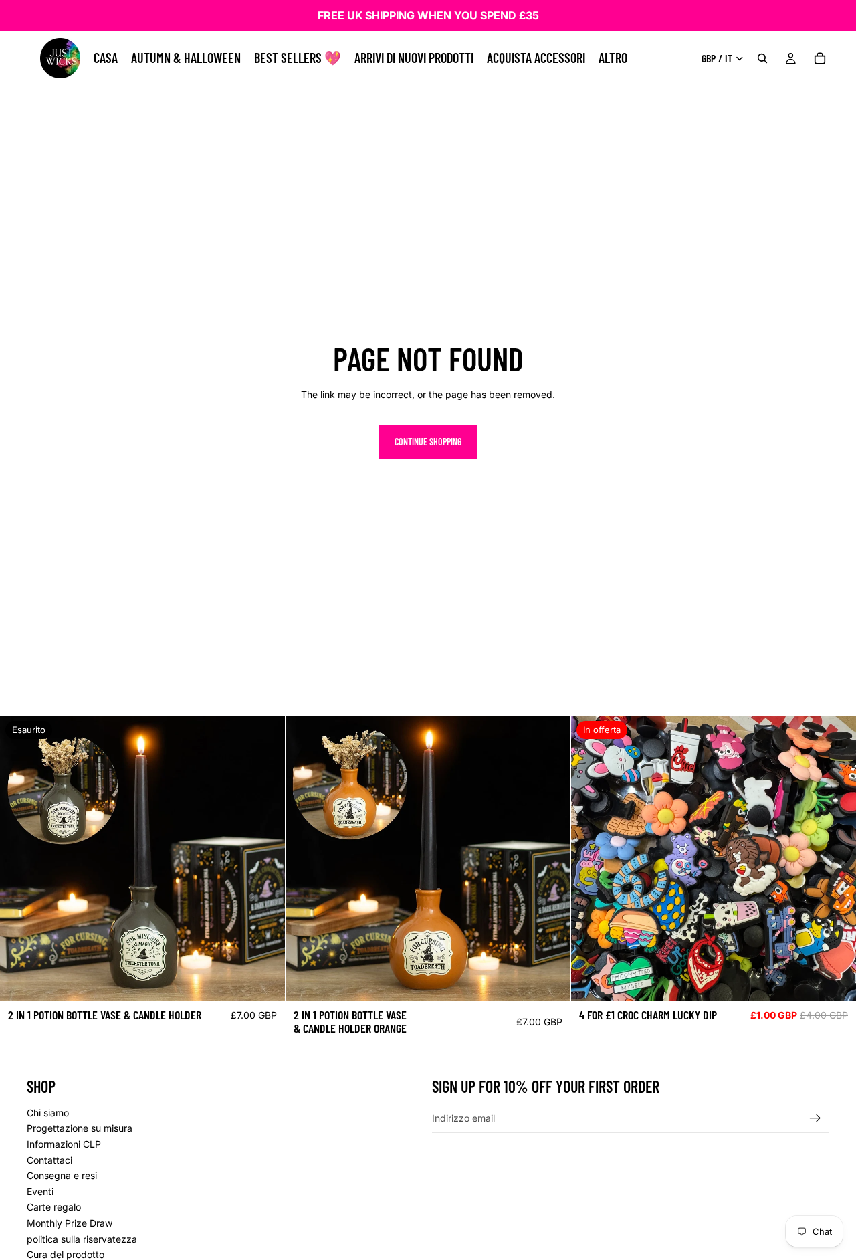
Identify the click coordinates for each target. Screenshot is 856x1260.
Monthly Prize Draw (69, 1223)
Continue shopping (428, 441)
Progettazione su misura (79, 1128)
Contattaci (49, 1160)
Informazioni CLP (64, 1144)
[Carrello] (820, 58)
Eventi (40, 1191)
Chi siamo (48, 1112)
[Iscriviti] (815, 1118)
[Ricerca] (762, 58)
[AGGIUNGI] (550, 980)
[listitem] (613, 58)
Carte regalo (54, 1207)
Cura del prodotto (65, 1254)
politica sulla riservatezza (82, 1238)
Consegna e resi (62, 1175)
